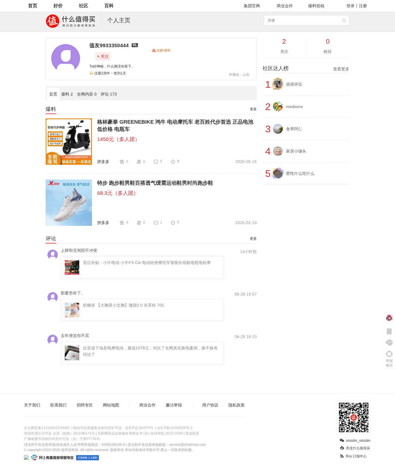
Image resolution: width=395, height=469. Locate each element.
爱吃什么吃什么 (300, 173)
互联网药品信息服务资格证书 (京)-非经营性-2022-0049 (140, 433)
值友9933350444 (109, 45)
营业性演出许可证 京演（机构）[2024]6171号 (59, 433)
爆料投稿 (316, 5)
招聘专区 (85, 405)
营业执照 (192, 433)
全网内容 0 (87, 94)
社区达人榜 (306, 68)
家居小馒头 (296, 151)
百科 (109, 5)
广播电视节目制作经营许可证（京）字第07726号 (62, 439)
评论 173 (109, 94)
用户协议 (210, 405)
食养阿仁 (294, 129)
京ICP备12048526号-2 (175, 428)
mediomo (294, 106)
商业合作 (285, 5)
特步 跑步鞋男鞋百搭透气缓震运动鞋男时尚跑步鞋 (155, 183)
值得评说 (294, 84)
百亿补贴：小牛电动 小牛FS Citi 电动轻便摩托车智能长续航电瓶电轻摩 (147, 262)
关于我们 (32, 405)
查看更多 (341, 69)
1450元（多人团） (118, 139)
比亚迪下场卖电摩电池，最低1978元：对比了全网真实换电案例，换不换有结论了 (150, 351)
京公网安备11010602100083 (47, 428)
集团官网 (252, 5)
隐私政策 (236, 405)
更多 (253, 109)
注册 (363, 5)
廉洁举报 (174, 405)
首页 (32, 5)
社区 (83, 5)
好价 (58, 5)
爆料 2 (67, 94)
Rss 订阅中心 (356, 456)
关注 (103, 56)
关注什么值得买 (358, 448)
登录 (350, 5)
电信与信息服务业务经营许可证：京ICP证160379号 (113, 428)
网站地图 (111, 405)
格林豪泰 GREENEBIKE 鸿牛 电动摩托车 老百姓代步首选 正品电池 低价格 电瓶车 (175, 125)
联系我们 (58, 405)
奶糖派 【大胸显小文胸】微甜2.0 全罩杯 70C (124, 305)
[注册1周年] (161, 50)
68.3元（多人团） (118, 193)
